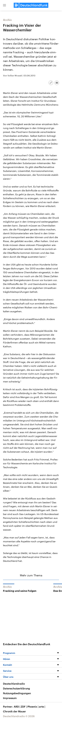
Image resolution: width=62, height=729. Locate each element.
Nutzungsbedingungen (17, 693)
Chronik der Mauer (14, 711)
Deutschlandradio (14, 683)
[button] (4, 5)
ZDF (24, 706)
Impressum (10, 697)
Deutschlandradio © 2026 (19, 716)
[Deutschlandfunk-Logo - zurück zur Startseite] (31, 5)
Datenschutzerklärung (16, 688)
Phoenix (32, 706)
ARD (17, 706)
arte (42, 706)
